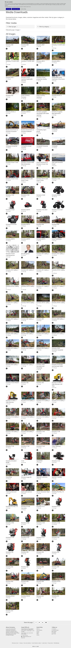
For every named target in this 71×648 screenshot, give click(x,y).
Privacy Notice (50, 643)
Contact (38, 635)
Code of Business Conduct (36, 643)
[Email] (46, 622)
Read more (23, 637)
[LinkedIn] (43, 622)
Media (38, 633)
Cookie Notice (44, 643)
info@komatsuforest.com (26, 636)
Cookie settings (23, 8)
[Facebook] (36, 622)
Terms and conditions (27, 643)
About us (38, 628)
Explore (38, 632)
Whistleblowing (56, 643)
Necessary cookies (16, 8)
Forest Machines (39, 630)
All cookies (8, 8)
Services (38, 631)
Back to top (35, 646)
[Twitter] (39, 622)
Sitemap (21, 643)
